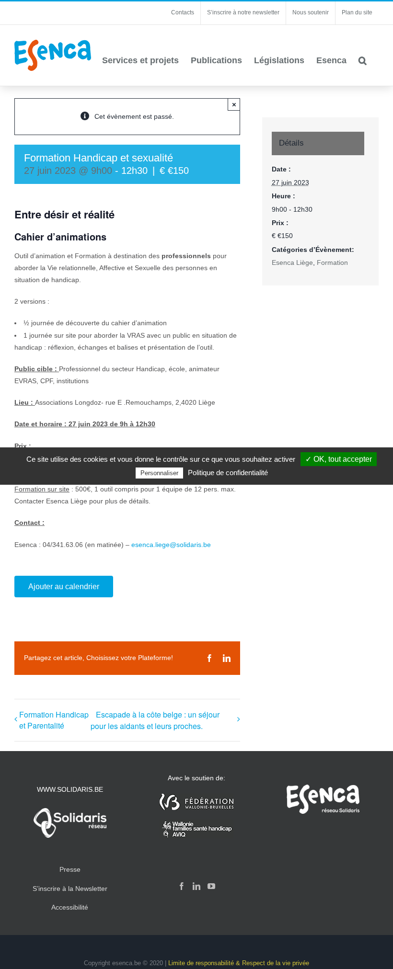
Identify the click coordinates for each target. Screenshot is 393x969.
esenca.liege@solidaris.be (171, 544)
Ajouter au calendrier (63, 586)
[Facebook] (181, 886)
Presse (70, 869)
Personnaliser (159, 473)
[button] (362, 60)
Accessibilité (69, 907)
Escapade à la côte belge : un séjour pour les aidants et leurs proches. (155, 720)
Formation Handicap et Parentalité (54, 720)
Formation (332, 262)
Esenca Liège (292, 262)
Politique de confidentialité (228, 472)
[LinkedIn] (196, 886)
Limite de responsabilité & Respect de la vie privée (238, 963)
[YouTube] (211, 886)
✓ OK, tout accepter (338, 459)
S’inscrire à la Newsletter (70, 888)
